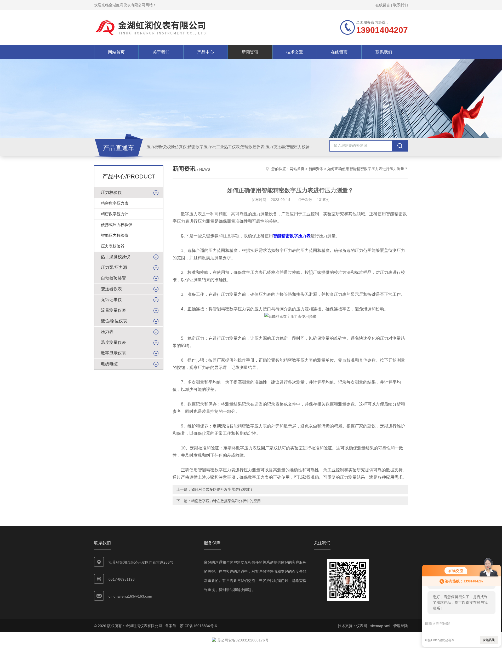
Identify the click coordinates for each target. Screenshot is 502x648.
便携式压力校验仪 (116, 224)
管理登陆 (400, 626)
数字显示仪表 (113, 353)
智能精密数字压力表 (292, 236)
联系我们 (400, 5)
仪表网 (361, 626)
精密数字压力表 (114, 203)
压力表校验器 (112, 246)
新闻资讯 (250, 52)
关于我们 (161, 52)
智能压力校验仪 (114, 235)
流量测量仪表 (113, 310)
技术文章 (294, 52)
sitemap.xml (380, 626)
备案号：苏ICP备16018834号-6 (191, 626)
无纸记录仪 (111, 299)
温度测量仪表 (113, 342)
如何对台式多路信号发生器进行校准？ (222, 489)
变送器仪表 (111, 289)
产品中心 (205, 52)
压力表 (107, 331)
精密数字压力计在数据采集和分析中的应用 (226, 501)
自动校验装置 (113, 278)
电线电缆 (109, 364)
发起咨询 (489, 640)
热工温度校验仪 (115, 256)
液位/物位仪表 (114, 321)
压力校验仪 (111, 192)
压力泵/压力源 (114, 267)
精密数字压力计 (114, 214)
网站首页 (116, 52)
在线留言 (382, 5)
